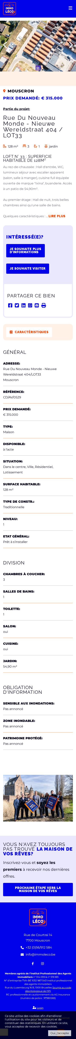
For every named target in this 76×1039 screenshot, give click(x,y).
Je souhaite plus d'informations (25, 250)
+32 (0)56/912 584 (39, 947)
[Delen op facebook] (10, 305)
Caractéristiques (32, 332)
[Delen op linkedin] (23, 305)
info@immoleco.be (40, 954)
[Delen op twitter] (17, 305)
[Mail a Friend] (37, 305)
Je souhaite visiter (28, 268)
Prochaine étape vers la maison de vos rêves (38, 889)
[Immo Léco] (9, 8)
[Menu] (71, 9)
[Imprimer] (43, 305)
